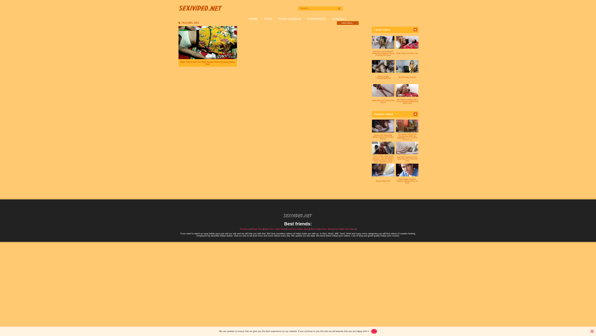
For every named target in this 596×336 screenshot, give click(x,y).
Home (253, 19)
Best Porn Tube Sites (275, 229)
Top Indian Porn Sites (344, 229)
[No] (592, 331)
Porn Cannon (289, 19)
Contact (339, 19)
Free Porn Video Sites (298, 229)
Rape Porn (257, 229)
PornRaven (316, 19)
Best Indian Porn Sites (321, 229)
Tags (268, 19)
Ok (374, 331)
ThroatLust (245, 229)
